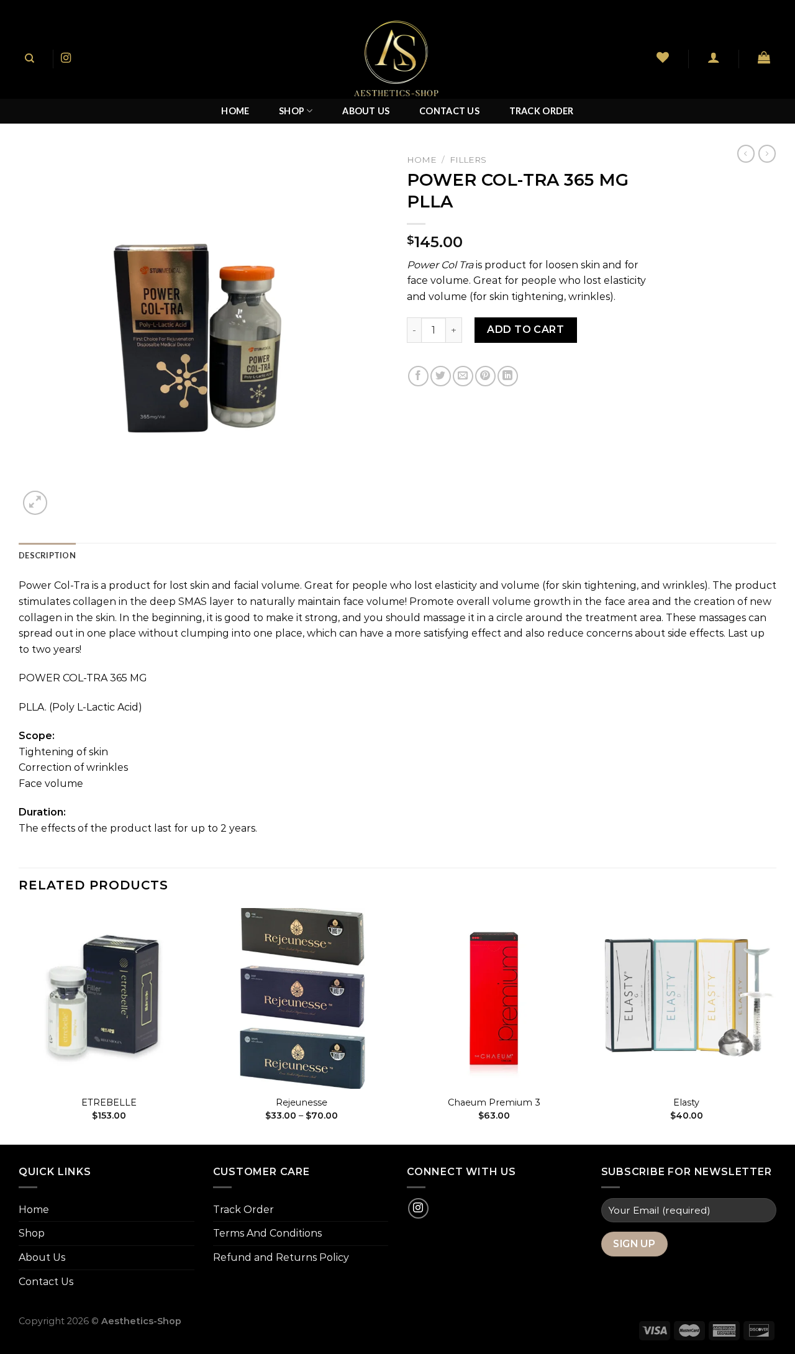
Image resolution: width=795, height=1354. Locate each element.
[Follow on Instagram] (66, 58)
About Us (365, 111)
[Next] (775, 1025)
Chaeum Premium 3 (494, 1102)
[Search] (29, 58)
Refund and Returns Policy (281, 1257)
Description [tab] (47, 555)
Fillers (468, 160)
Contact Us (449, 111)
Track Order (541, 111)
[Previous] (19, 1025)
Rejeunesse (301, 1102)
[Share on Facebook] (418, 376)
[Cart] (764, 57)
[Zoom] (35, 503)
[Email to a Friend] (463, 376)
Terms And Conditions (267, 1233)
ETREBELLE (109, 1102)
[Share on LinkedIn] (507, 376)
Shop (291, 111)
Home (235, 111)
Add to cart (525, 329)
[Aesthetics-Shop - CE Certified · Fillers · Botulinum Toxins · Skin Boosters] (397, 59)
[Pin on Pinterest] (485, 376)
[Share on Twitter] (440, 376)
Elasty (686, 1102)
